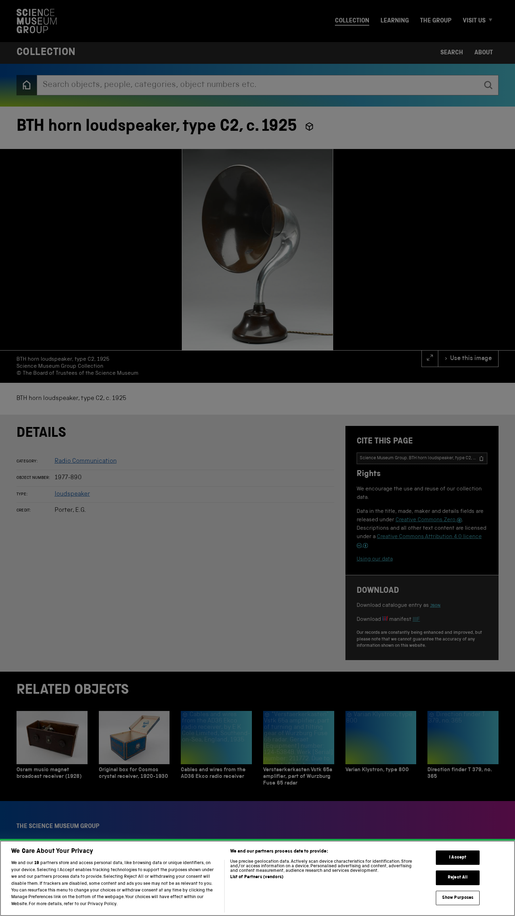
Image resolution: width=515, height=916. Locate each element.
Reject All (458, 877)
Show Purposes (458, 898)
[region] (257, 878)
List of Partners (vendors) (256, 877)
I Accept (457, 857)
